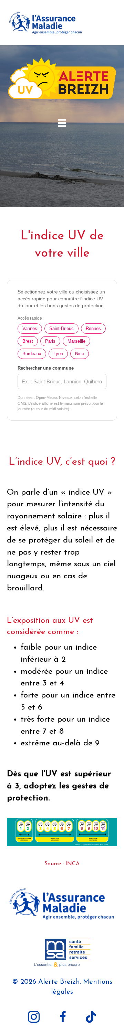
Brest (27, 341)
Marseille (76, 341)
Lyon (58, 353)
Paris (50, 341)
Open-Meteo (46, 397)
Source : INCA (62, 864)
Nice (79, 353)
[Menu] (62, 123)
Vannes (29, 328)
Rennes (93, 328)
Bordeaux (31, 353)
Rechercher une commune (46, 368)
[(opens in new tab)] (62, 904)
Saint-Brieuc (61, 328)
